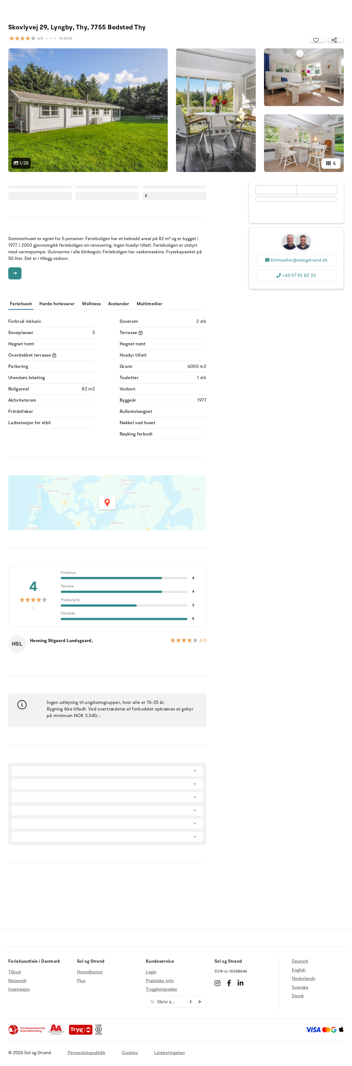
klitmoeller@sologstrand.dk (299, 260)
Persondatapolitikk (86, 1053)
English (299, 970)
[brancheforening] (27, 1034)
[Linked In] (240, 983)
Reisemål (17, 981)
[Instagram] (217, 983)
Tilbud (14, 972)
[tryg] (82, 1034)
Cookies (130, 1053)
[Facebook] (229, 983)
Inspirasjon (19, 989)
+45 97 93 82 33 (299, 276)
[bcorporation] (100, 1034)
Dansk (298, 996)
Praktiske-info (160, 981)
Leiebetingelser (169, 1053)
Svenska (300, 987)
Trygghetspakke (161, 989)
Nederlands (303, 979)
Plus (81, 981)
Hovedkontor (90, 972)
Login (151, 972)
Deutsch (300, 961)
